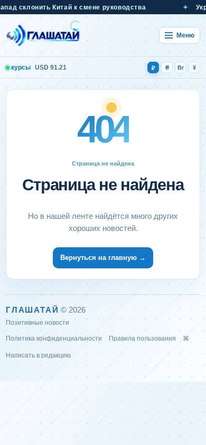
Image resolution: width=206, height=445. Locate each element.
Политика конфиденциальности (54, 338)
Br (180, 67)
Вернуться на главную (103, 258)
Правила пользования (142, 338)
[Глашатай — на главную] (43, 35)
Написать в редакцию (38, 355)
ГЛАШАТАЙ (32, 309)
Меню (185, 35)
